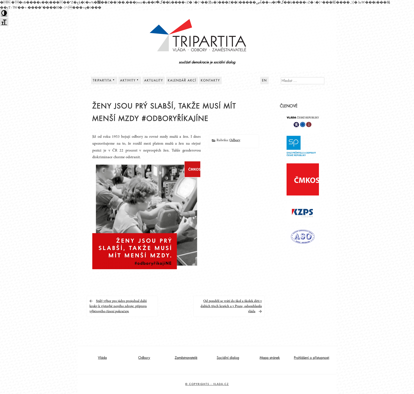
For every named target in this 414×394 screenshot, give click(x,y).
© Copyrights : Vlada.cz (207, 384)
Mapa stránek (270, 358)
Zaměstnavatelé (186, 358)
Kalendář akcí (182, 80)
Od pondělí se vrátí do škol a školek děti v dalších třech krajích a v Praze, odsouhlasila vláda (231, 306)
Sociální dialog (228, 358)
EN (264, 80)
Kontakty (210, 80)
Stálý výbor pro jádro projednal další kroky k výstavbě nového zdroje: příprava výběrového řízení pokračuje (118, 306)
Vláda (102, 358)
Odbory (234, 140)
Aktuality (153, 80)
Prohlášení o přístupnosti (311, 358)
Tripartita (102, 80)
